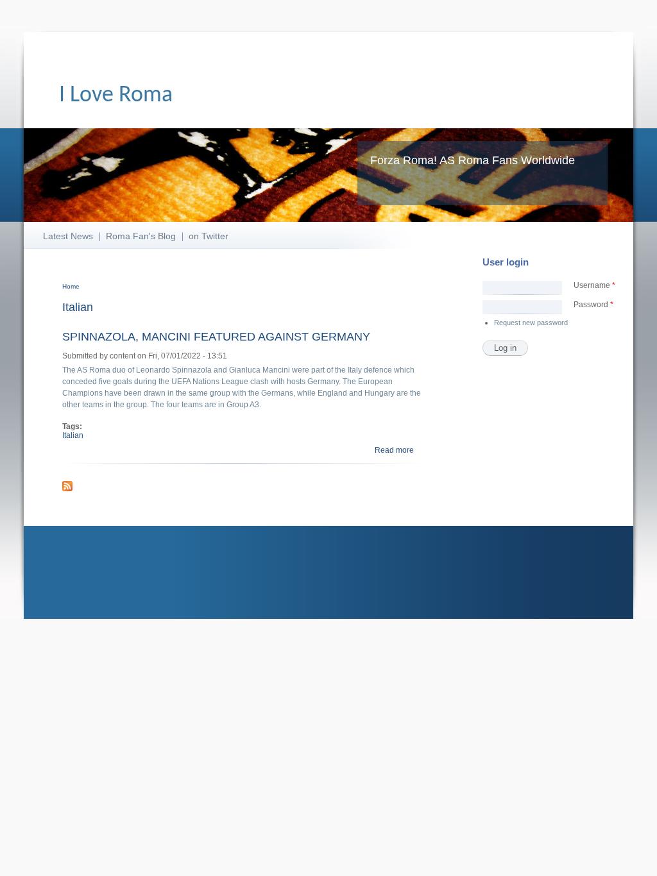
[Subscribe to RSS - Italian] (67, 488)
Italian (72, 435)
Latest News (68, 236)
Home (71, 286)
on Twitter (208, 236)
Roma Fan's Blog (141, 236)
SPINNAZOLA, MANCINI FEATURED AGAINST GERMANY (216, 336)
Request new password (531, 322)
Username (594, 285)
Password (593, 304)
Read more (394, 450)
